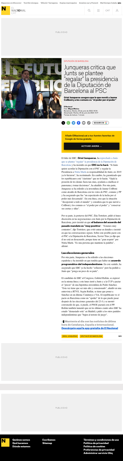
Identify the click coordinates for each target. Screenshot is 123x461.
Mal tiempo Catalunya (110, 3)
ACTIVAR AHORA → (91, 146)
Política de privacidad (96, 443)
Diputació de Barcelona (91, 336)
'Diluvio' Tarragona (49, 3)
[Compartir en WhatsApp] (68, 123)
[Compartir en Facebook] (78, 123)
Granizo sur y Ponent (88, 3)
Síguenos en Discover (11, 3)
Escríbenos (48, 440)
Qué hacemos (20, 443)
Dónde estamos (21, 446)
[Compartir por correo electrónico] (84, 123)
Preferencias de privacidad (99, 450)
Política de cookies (94, 446)
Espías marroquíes (68, 3)
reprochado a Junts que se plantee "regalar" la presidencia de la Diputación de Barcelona (90, 161)
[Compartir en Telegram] (73, 123)
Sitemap (47, 443)
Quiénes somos (21, 440)
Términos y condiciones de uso (101, 440)
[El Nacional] (5, 10)
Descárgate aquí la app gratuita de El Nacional (90, 328)
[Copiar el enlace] (89, 123)
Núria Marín (80, 171)
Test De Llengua (31, 3)
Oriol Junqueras (69, 336)
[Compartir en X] (63, 123)
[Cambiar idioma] (107, 10)
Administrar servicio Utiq (98, 453)
